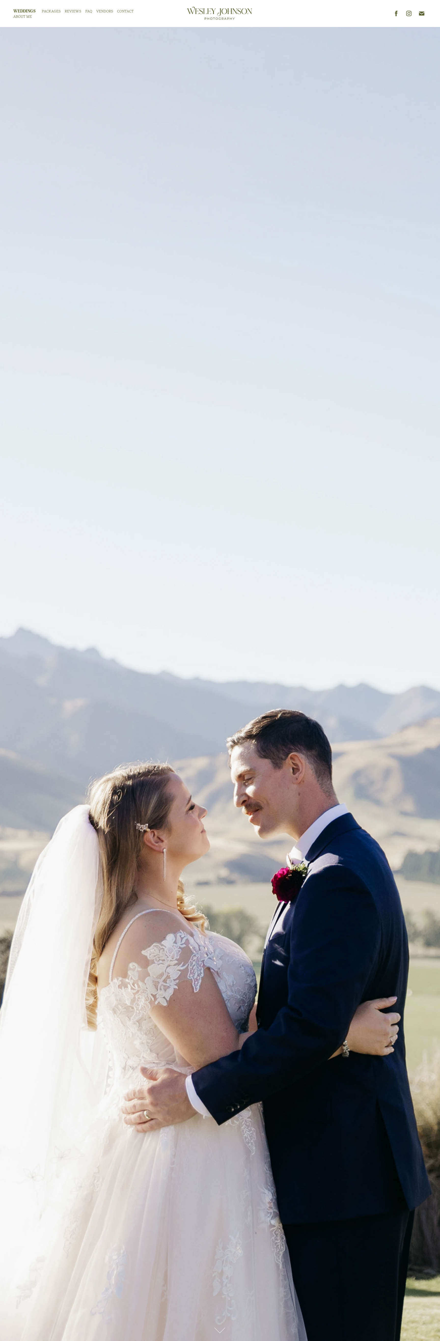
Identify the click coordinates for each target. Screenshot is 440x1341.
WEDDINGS (24, 11)
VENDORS (104, 11)
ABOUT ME (22, 17)
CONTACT (125, 11)
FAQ (88, 11)
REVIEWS (73, 11)
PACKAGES (51, 11)
